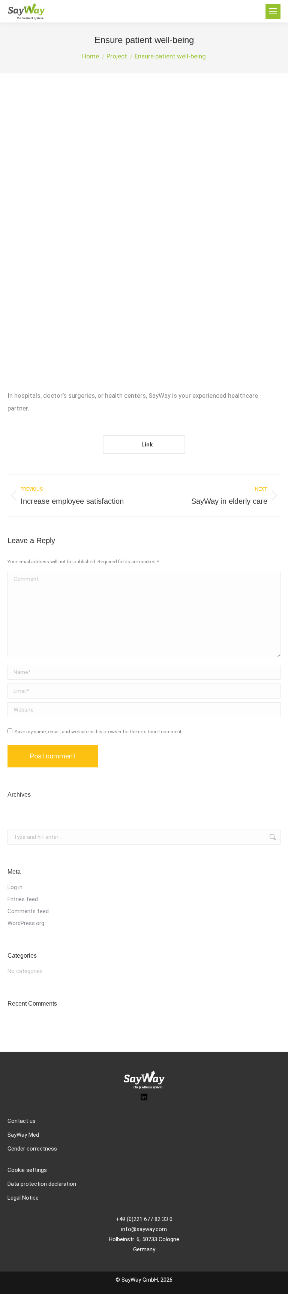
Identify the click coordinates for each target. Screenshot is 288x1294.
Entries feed (23, 899)
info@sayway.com (144, 1229)
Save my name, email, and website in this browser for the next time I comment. (98, 731)
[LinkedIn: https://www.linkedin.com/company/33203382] (144, 1099)
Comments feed (28, 911)
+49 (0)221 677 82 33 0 (144, 1219)
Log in (15, 887)
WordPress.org (26, 923)
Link (146, 444)
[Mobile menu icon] (273, 11)
